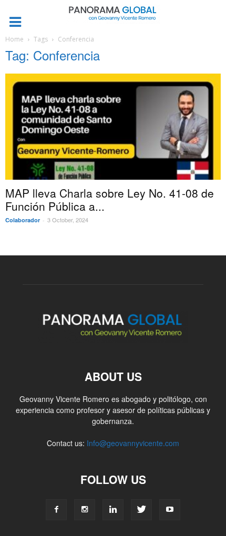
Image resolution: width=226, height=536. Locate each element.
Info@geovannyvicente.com (133, 443)
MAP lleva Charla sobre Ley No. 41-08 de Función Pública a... (109, 199)
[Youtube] (169, 509)
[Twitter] (141, 509)
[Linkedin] (113, 509)
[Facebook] (56, 509)
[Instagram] (84, 509)
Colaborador (22, 220)
